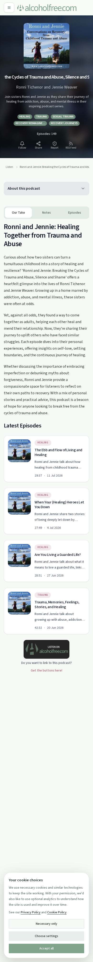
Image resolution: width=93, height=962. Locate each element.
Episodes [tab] (74, 212)
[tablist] (46, 212)
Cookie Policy (57, 912)
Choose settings (46, 936)
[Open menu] (9, 7)
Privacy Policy (31, 912)
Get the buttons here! (46, 670)
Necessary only (46, 923)
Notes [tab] (46, 212)
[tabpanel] (46, 426)
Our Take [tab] (18, 212)
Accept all (46, 948)
